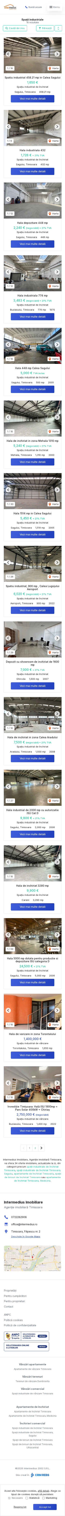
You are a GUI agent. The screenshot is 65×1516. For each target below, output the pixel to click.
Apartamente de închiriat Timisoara (32, 1411)
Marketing (51, 1497)
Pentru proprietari (14, 1301)
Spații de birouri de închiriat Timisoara (33, 1440)
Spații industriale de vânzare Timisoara (32, 1393)
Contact (8, 1306)
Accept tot (45, 1507)
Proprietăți (10, 1290)
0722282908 (19, 1217)
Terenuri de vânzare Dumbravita (32, 1381)
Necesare (17, 1497)
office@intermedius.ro (24, 1224)
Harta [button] (55, 68)
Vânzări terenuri (32, 1376)
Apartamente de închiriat (32, 1406)
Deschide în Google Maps (25, 1236)
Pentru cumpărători (15, 1295)
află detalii (43, 1490)
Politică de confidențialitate (20, 1325)
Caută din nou (16, 28)
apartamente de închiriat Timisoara (34, 1173)
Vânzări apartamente (32, 1364)
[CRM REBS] (39, 1475)
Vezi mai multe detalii (33, 98)
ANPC (7, 1314)
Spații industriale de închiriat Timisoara (32, 1428)
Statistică (34, 1497)
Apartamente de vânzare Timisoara (32, 1369)
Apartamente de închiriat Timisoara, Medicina (33, 1415)
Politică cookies (13, 1320)
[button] (58, 28)
